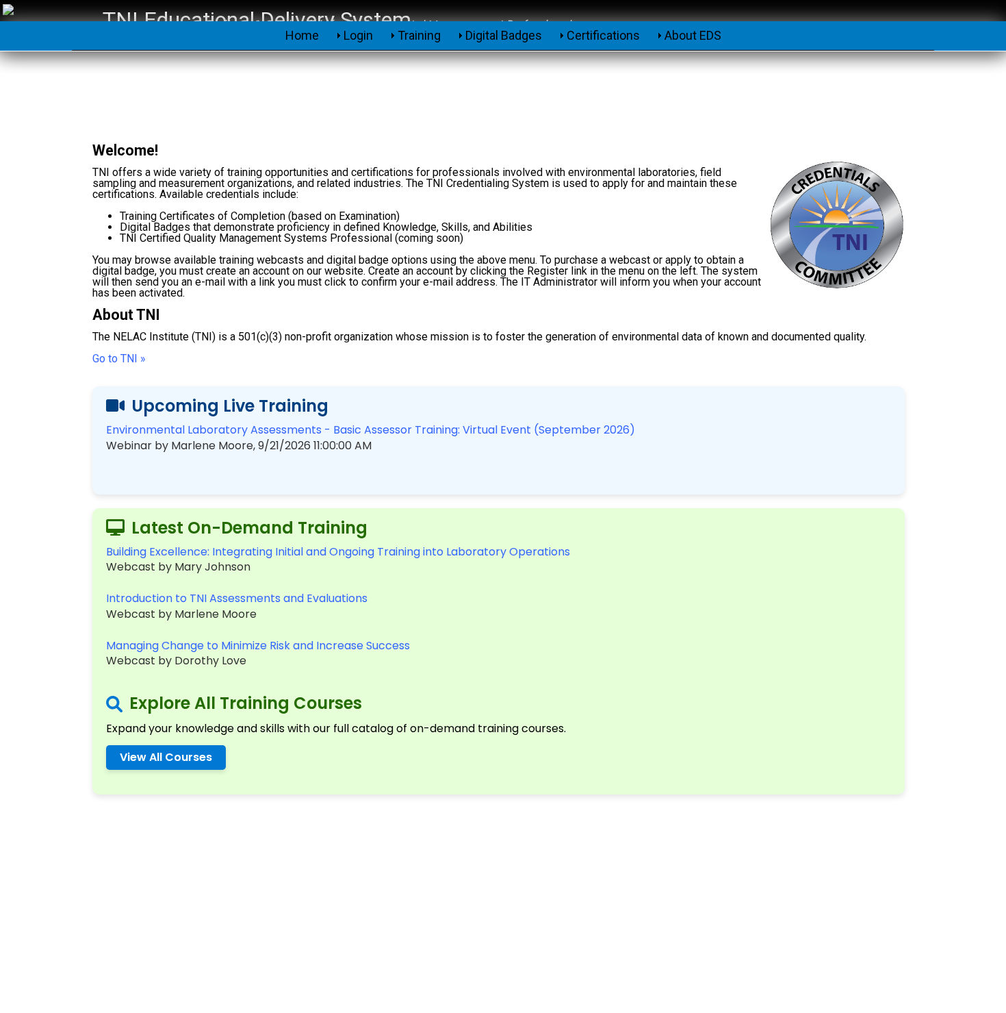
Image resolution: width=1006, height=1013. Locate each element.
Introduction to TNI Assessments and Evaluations (236, 598)
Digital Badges (503, 35)
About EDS (693, 35)
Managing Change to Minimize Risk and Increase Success (258, 645)
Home (302, 35)
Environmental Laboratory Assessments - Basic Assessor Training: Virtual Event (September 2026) (370, 430)
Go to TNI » (119, 358)
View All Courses (166, 757)
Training (419, 35)
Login (358, 35)
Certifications (603, 35)
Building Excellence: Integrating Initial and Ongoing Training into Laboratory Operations (338, 552)
